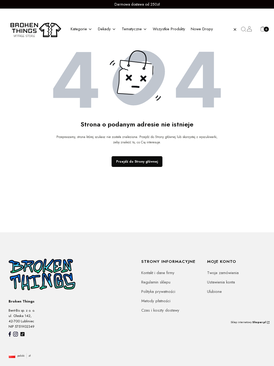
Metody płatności (155, 301)
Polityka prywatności (158, 291)
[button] (245, 29)
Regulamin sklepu (155, 282)
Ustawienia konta (221, 282)
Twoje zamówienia (223, 273)
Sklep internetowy (248, 322)
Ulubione (214, 291)
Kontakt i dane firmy (157, 273)
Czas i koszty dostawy (160, 310)
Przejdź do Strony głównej (137, 161)
